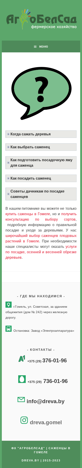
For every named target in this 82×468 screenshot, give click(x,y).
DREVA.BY (31, 460)
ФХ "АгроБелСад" (28, 448)
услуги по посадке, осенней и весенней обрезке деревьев (40, 252)
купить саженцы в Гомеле (27, 214)
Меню (43, 46)
